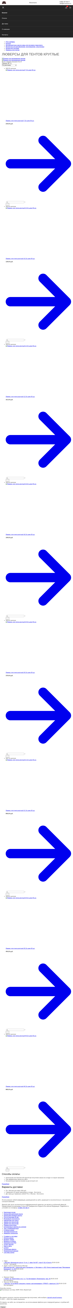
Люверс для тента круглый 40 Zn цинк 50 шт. (20, 1086)
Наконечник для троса (11, 1220)
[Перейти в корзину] (38, 163)
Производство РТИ (10, 1243)
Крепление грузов (9, 1212)
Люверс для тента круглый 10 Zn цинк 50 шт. (20, 258)
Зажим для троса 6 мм (11, 1222)
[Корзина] (70, 7)
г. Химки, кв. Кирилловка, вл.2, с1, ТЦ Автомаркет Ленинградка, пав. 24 (27, 1278)
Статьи (6, 1247)
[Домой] (4, 2)
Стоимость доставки (10, 1236)
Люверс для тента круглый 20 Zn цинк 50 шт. (20, 672)
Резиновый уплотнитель (12, 1219)
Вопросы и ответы (10, 1241)
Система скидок (9, 1252)
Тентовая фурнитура (10, 1231)
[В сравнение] (7, 204)
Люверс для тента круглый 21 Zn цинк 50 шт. (20, 810)
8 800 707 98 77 (65, 2)
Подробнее (5, 1184)
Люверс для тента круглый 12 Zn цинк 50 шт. (20, 396)
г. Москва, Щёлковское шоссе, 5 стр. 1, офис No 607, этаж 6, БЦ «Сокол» (28, 1262)
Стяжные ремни (9, 1230)
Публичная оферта (10, 1249)
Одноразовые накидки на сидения (15, 1227)
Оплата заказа (8, 1238)
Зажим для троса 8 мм (11, 1223)
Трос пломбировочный (11, 1228)
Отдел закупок (8, 1244)
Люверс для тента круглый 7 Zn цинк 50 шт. (20, 120)
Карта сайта (8, 1246)
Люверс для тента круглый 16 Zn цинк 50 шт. (20, 534)
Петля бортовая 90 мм (11, 1217)
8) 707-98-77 (23, 1208)
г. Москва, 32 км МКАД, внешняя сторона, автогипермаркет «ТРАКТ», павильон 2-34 (31, 1283)
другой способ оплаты (54, 1297)
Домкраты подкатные (11, 1233)
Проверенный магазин (11, 1251)
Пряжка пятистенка (10, 1225)
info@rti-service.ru (65, 3)
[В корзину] (38, 125)
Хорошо (3, 1307)
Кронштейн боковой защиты (13, 1215)
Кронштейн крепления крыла (13, 1214)
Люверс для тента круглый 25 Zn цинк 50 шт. (20, 948)
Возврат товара (9, 1239)
